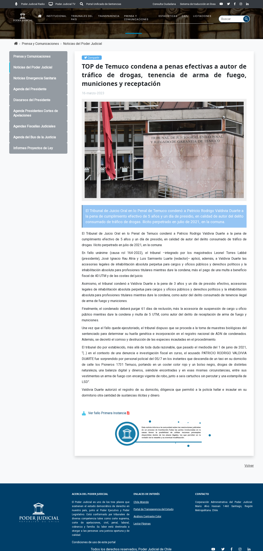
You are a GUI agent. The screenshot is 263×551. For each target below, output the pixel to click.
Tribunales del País (82, 18)
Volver (249, 466)
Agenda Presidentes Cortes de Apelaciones (35, 113)
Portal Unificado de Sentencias (103, 4)
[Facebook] (235, 4)
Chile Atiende (141, 502)
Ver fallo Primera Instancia (107, 413)
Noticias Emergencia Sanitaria (34, 78)
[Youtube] (221, 4)
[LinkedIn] (247, 4)
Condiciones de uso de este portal (93, 542)
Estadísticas (168, 16)
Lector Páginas (142, 523)
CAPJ (185, 16)
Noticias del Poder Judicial (82, 44)
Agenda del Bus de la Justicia (34, 137)
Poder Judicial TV (65, 4)
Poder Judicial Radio (33, 4)
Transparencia (109, 16)
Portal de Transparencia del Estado (153, 509)
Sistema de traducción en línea (198, 4)
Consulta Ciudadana (164, 4)
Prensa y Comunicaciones (136, 18)
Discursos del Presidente (31, 100)
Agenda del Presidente (29, 89)
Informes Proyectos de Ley (33, 148)
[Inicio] (40, 16)
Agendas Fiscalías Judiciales (34, 126)
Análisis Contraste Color (147, 516)
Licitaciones (202, 16)
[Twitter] (228, 4)
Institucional (56, 16)
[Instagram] (241, 4)
